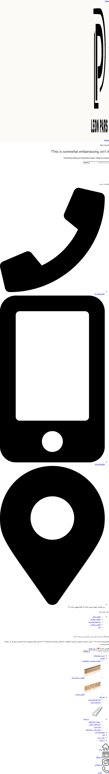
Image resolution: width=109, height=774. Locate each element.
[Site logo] (99, 137)
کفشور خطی (96, 617)
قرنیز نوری (97, 727)
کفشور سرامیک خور (78, 678)
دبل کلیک (91, 648)
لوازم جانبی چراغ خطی (92, 730)
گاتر (99, 627)
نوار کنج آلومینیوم (94, 622)
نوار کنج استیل (95, 702)
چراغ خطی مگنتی (94, 724)
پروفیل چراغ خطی (94, 722)
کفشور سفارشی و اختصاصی (91, 661)
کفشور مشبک (80, 694)
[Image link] (101, 179)
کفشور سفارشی (95, 619)
